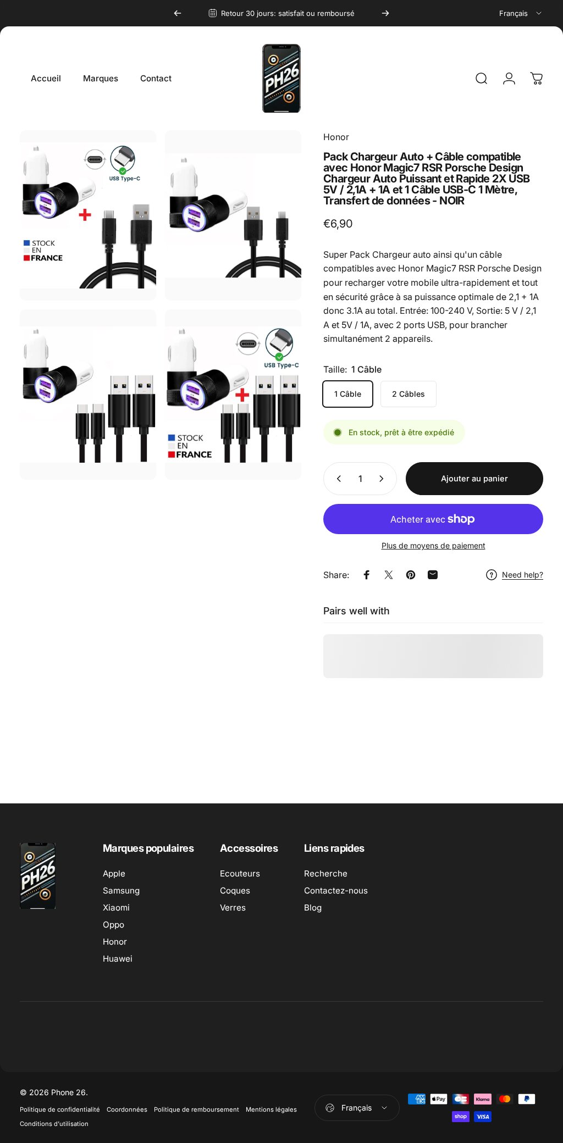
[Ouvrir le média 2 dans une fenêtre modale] (88, 394)
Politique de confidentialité (60, 1109)
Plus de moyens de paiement (433, 545)
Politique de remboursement (196, 1109)
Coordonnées (127, 1109)
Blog (313, 907)
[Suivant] (385, 13)
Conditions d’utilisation (54, 1124)
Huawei (118, 958)
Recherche (325, 873)
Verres (233, 907)
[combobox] (521, 13)
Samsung (121, 890)
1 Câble (347, 393)
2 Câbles (408, 393)
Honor (336, 136)
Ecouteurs (240, 873)
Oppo (113, 924)
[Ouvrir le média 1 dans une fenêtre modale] (233, 215)
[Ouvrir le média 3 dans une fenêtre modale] (88, 215)
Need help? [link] (522, 574)
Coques (235, 890)
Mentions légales (271, 1109)
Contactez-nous (336, 890)
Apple (114, 873)
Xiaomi (116, 907)
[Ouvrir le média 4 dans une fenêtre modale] (233, 394)
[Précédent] (177, 13)
